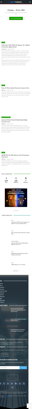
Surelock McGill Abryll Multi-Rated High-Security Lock (18, 330)
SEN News (3, 90)
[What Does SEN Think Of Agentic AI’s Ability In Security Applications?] (16, 33)
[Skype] (15, 381)
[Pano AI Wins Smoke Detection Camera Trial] (16, 76)
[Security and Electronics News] (16, 2)
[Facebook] (4, 381)
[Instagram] (7, 381)
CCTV (3, 42)
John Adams (3, 49)
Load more (15, 270)
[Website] (23, 381)
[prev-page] (2, 169)
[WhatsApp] (12, 385)
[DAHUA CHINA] (16, 197)
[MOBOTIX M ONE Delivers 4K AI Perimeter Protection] (16, 143)
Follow (16, 177)
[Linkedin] (11, 381)
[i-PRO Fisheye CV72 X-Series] (5, 264)
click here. (16, 343)
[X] (19, 381)
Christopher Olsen (8, 394)
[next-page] (5, 169)
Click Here (3, 357)
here (24, 350)
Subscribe (23, 367)
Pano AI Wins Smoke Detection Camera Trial (15, 88)
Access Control (6, 117)
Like (6, 177)
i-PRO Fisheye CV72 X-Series (18, 264)
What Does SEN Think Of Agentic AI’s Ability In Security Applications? (18, 310)
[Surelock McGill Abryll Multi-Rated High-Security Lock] (16, 108)
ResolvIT (6, 393)
